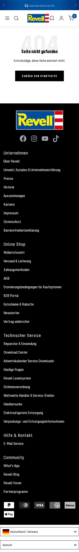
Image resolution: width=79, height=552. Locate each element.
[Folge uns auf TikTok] (55, 138)
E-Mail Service (13, 443)
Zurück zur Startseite (39, 76)
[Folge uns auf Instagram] (34, 138)
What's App (12, 465)
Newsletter (12, 312)
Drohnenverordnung (17, 386)
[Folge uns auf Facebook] (23, 138)
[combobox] (39, 531)
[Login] (61, 18)
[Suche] (16, 18)
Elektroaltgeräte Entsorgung (23, 412)
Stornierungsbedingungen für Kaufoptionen (32, 287)
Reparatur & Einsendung (20, 343)
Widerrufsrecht (14, 252)
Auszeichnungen (14, 195)
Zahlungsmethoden (16, 269)
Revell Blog (11, 474)
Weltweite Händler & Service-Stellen (29, 395)
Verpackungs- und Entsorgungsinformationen (34, 421)
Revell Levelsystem (17, 378)
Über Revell (12, 161)
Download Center (16, 352)
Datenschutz (12, 221)
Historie (9, 187)
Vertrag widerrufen (16, 321)
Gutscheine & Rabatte (19, 304)
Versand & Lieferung (17, 261)
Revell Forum (13, 482)
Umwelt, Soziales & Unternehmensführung (32, 169)
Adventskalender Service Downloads (29, 360)
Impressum (11, 213)
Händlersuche (13, 404)
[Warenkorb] (71, 18)
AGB (6, 278)
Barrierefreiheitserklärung (21, 230)
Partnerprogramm (16, 491)
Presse (8, 178)
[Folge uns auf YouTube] (44, 138)
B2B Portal (11, 295)
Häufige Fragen (14, 369)
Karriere (9, 204)
